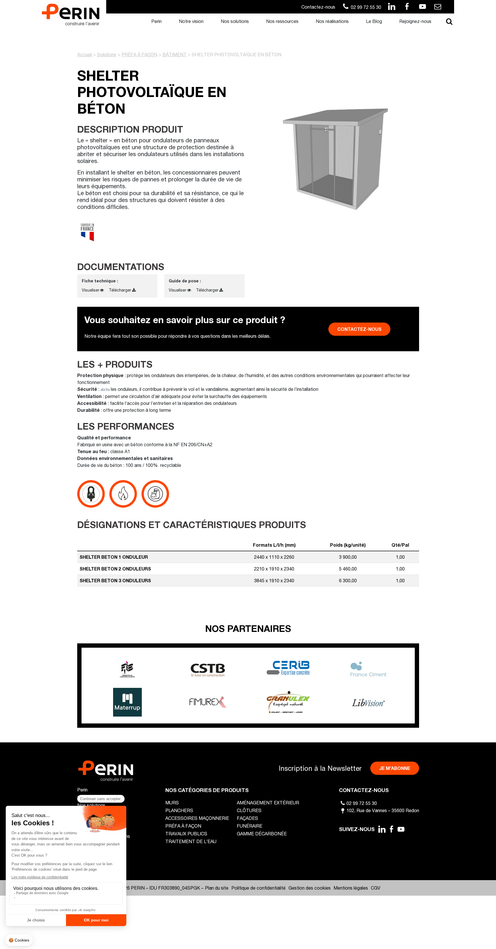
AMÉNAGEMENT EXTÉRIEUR (268, 802)
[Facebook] (391, 829)
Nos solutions (235, 21)
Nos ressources (282, 21)
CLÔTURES (249, 810)
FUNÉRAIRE (249, 825)
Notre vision (191, 21)
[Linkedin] (382, 829)
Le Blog (374, 21)
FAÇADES (247, 818)
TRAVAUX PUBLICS (186, 833)
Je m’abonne (394, 768)
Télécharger (120, 290)
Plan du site (216, 887)
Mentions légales (351, 887)
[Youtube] (401, 829)
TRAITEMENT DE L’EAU (190, 841)
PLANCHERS (179, 810)
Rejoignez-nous (415, 21)
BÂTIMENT (174, 54)
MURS (172, 802)
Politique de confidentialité (258, 887)
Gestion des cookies (309, 887)
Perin (156, 21)
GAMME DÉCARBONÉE (262, 833)
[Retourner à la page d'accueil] (70, 14)
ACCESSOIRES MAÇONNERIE (197, 818)
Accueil (84, 54)
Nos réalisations (332, 21)
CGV (375, 887)
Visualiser (90, 290)
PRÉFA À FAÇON (139, 54)
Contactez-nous (318, 6)
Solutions (106, 54)
